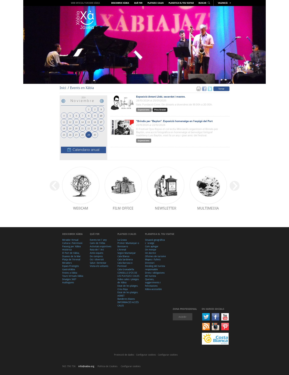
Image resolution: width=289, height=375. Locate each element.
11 (64, 122)
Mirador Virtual (70, 239)
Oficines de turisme (155, 256)
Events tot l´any (98, 239)
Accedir (182, 316)
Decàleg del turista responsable (155, 267)
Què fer (138, 3)
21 (82, 128)
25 (64, 134)
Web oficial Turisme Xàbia (85, 3)
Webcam (80, 208)
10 (101, 115)
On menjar (150, 249)
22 (88, 128)
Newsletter (165, 208)
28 (82, 134)
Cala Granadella (125, 269)
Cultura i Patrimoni (72, 243)
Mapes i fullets (153, 259)
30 (95, 134)
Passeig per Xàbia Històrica (71, 248)
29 (88, 134)
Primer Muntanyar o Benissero (128, 244)
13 (76, 122)
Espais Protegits (70, 266)
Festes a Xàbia (69, 272)
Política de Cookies (107, 366)
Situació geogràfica (155, 239)
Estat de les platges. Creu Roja (127, 287)
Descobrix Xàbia (120, 3)
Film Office (123, 208)
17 (101, 122)
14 (82, 122)
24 (101, 128)
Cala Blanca (123, 256)
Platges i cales (156, 3)
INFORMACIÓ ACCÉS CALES (128, 304)
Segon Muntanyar (126, 252)
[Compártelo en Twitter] (210, 88)
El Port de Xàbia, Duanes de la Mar (71, 254)
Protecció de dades (124, 354)
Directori (150, 262)
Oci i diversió (97, 259)
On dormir (150, 252)
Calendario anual (86, 150)
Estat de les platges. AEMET (127, 294)
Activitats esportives (100, 246)
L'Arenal (121, 249)
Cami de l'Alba (97, 243)
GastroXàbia (68, 269)
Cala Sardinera (125, 259)
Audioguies (68, 282)
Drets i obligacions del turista (155, 274)
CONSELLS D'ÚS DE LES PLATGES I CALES (128, 274)
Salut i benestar (98, 262)
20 (76, 128)
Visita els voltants (99, 266)
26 (70, 134)
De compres (96, 256)
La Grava (122, 239)
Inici (63, 87)
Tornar (221, 88)
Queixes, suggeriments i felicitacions (153, 282)
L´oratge (149, 243)
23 (95, 128)
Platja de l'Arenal (71, 259)
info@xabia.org (86, 366)
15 (88, 122)
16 (95, 122)
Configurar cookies (146, 354)
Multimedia (208, 208)
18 (64, 128)
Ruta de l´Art (97, 249)
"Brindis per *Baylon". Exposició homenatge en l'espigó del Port (174, 121)
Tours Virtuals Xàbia (72, 275)
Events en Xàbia (82, 87)
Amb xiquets (96, 252)
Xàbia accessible (153, 289)
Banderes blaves (126, 298)
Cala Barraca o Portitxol (124, 264)
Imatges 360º (69, 279)
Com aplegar (151, 246)
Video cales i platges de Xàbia (128, 281)
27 (76, 134)
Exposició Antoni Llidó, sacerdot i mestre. (160, 96)
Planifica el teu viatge (181, 3)
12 (70, 122)
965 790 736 (69, 366)
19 (70, 128)
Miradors (67, 262)
